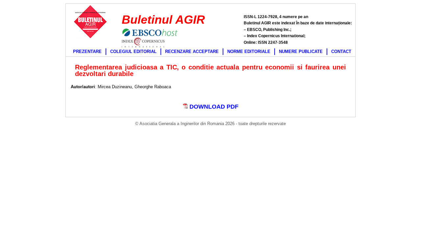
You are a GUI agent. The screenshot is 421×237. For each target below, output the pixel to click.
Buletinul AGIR (163, 19)
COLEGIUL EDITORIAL (133, 51)
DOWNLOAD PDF (213, 106)
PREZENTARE (87, 51)
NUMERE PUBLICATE (301, 51)
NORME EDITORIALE (248, 51)
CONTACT (341, 51)
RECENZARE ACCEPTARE (192, 51)
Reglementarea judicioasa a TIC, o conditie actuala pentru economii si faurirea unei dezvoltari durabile (210, 70)
